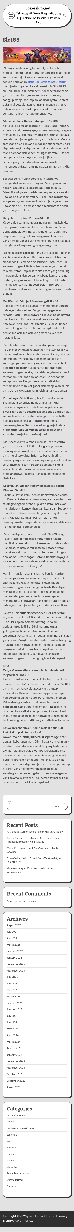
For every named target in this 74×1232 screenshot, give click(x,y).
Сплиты (11, 1186)
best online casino (16, 1115)
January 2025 (14, 1009)
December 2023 (16, 1061)
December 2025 (16, 964)
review (10, 1153)
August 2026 (14, 925)
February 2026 (15, 951)
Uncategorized (15, 1179)
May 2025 (12, 990)
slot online (12, 1166)
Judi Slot (11, 1147)
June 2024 (13, 1022)
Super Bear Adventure (19, 1173)
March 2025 (13, 996)
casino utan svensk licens (20, 1128)
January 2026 (14, 957)
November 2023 (16, 1067)
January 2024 (14, 1054)
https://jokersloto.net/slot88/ (46, 81)
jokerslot (11, 1141)
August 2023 (14, 1087)
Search (11, 801)
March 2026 (13, 944)
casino (10, 1121)
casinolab (12, 1134)
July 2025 (12, 977)
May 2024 (12, 1028)
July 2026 (12, 931)
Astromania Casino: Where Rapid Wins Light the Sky (35, 831)
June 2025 (13, 983)
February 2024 (15, 1048)
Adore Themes (22, 1220)
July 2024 (12, 1015)
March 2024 (13, 1041)
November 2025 (16, 970)
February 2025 (15, 1002)
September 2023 (16, 1080)
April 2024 (13, 1035)
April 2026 (13, 938)
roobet (10, 1160)
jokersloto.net (38, 8)
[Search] (64, 15)
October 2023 (14, 1074)
